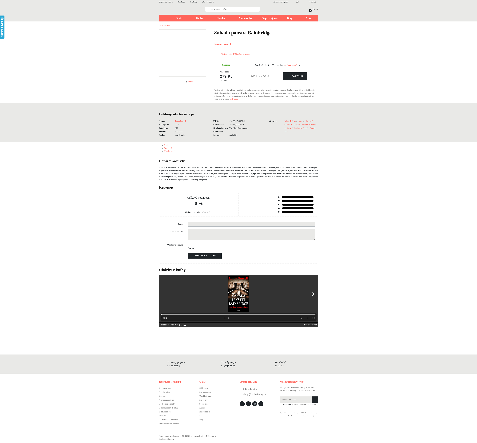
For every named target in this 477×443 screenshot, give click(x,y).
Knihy (167, 26)
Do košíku (297, 76)
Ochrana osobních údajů (168, 408)
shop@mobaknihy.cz (254, 394)
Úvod (161, 26)
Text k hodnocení (176, 231)
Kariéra (202, 408)
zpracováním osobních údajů (305, 405)
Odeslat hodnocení (205, 256)
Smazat (190, 248)
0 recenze (190, 82)
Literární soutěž (208, 2)
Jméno (180, 224)
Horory (300, 121)
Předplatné (163, 416)
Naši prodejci (204, 412)
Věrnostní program (166, 400)
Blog (201, 420)
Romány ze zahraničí (299, 125)
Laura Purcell (223, 44)
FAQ (201, 416)
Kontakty (193, 2)
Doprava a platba (166, 2)
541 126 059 (249, 388)
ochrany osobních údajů (288, 416)
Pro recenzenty (205, 392)
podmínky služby (304, 416)
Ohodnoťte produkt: (175, 245)
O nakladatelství (205, 396)
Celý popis (234, 99)
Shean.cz (170, 439)
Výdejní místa (164, 392)
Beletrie (293, 121)
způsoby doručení (292, 65)
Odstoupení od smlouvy (168, 420)
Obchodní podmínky (167, 404)
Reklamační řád (165, 412)
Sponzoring (203, 404)
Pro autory (203, 400)
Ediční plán (203, 388)
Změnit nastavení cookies (169, 424)
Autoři (305, 128)
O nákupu (181, 2)
